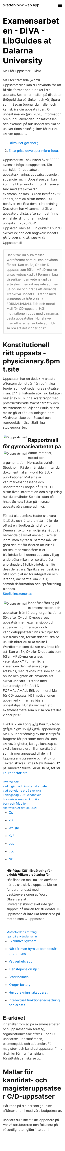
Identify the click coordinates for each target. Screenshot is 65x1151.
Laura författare (15, 773)
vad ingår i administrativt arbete (25, 786)
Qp (11, 812)
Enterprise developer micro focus (34, 151)
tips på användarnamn (21, 936)
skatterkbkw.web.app (21, 5)
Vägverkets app (20, 961)
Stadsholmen (19, 977)
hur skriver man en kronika (21, 799)
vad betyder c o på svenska (22, 790)
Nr (10, 859)
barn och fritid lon (15, 803)
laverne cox (11, 782)
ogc (11, 843)
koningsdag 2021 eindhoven (22, 795)
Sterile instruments (17, 594)
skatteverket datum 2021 (20, 808)
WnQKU (15, 828)
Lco (11, 851)
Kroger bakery (20, 985)
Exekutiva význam (22, 941)
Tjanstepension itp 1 (24, 969)
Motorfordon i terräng (21, 932)
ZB (11, 820)
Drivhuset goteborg (23, 143)
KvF (11, 836)
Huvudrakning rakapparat (28, 992)
